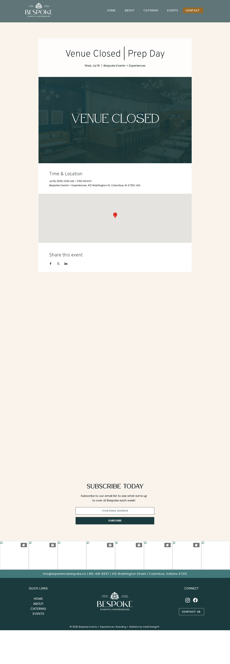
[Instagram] (188, 600)
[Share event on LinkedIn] (65, 263)
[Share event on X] (58, 263)
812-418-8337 (99, 574)
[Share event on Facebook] (50, 263)
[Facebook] (195, 600)
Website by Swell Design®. (144, 626)
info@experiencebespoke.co (64, 574)
